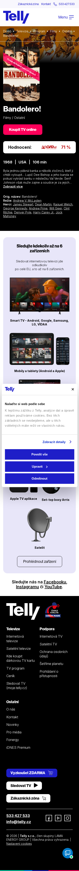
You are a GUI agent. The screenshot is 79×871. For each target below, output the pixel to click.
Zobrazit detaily (54, 442)
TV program (15, 668)
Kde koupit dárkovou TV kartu (20, 658)
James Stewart (23, 204)
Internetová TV (51, 636)
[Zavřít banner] (72, 389)
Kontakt (46, 4)
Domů (7, 31)
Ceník (10, 676)
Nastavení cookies (19, 843)
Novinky (12, 724)
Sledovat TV (21, 785)
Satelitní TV (48, 644)
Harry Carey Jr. (43, 212)
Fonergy (12, 740)
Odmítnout (39, 478)
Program (39, 31)
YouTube (53, 586)
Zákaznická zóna (28, 4)
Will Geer (55, 208)
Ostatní (67, 31)
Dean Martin (43, 204)
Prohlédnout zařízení (39, 561)
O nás (10, 709)
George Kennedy (15, 208)
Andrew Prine (38, 208)
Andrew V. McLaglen (27, 200)
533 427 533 (18, 815)
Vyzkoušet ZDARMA (28, 772)
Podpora (47, 628)
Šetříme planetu (51, 664)
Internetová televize (15, 638)
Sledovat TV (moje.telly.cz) (16, 685)
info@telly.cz (18, 822)
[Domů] (16, 17)
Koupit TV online (22, 129)
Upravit (37, 466)
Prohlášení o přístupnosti (49, 673)
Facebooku (55, 581)
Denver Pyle (22, 212)
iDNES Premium (18, 747)
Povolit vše (39, 454)
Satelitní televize (18, 648)
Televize (22, 31)
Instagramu (27, 586)
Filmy (53, 31)
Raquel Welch (62, 204)
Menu (63, 17)
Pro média (13, 732)
